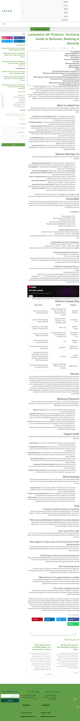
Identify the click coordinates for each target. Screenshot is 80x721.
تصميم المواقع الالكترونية (19, 104)
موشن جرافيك (21, 95)
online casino (22, 119)
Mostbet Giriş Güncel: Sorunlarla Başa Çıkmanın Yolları (67, 647)
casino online (8, 114)
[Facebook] (11, 11)
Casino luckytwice (52, 87)
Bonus (18, 114)
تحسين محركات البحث (19, 106)
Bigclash (22, 114)
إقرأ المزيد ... (74, 672)
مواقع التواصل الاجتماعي (19, 97)
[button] (73, 619)
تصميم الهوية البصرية (20, 102)
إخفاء (71, 52)
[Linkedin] (4, 11)
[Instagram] (6, 11)
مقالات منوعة (21, 99)
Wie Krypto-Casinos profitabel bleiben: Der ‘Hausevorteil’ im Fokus (41, 647)
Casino (14, 114)
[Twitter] (8, 11)
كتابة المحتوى (22, 101)
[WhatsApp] (2, 11)
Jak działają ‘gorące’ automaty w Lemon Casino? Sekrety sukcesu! (13, 63)
